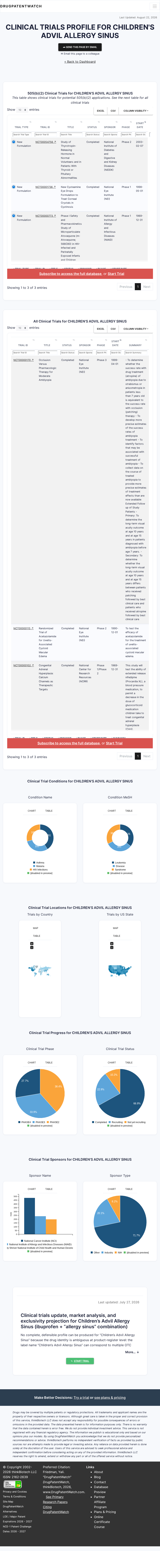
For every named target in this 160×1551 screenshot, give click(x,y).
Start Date (140, 125)
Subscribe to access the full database (70, 274)
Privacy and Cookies (15, 1491)
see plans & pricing (110, 1397)
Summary (135, 345)
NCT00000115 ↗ (23, 628)
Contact (100, 1482)
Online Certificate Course (102, 1522)
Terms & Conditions (14, 1496)
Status (92, 127)
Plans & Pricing (105, 1512)
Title (70, 127)
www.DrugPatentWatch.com (63, 1492)
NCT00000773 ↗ (46, 215)
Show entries (23, 109)
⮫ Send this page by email (80, 47)
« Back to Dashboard (80, 62)
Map (35, 928)
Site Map (8, 1501)
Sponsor (110, 127)
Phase (126, 127)
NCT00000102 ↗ (23, 665)
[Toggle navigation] (155, 6)
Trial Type (21, 127)
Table (48, 810)
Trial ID (45, 127)
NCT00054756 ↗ (46, 142)
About (98, 1472)
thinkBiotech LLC (24, 1472)
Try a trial (81, 1397)
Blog (97, 1477)
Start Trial (116, 274)
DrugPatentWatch (21, 6)
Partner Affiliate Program (100, 1502)
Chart (32, 810)
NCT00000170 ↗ (23, 360)
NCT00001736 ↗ (46, 187)
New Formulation (24, 144)
